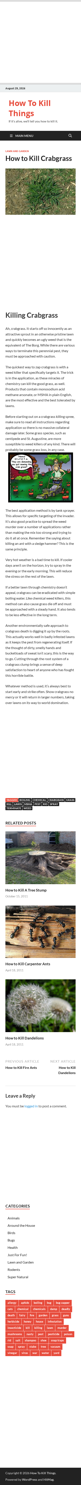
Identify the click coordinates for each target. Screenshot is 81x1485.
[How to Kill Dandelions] (40, 1007)
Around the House (21, 1225)
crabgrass (56, 800)
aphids (25, 1302)
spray (54, 804)
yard (56, 1353)
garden (43, 1315)
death (11, 1315)
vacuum (55, 1346)
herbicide (13, 1321)
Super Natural (18, 1277)
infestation (55, 1321)
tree (43, 1346)
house (39, 1321)
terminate (13, 808)
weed (27, 808)
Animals (14, 1218)
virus (25, 1353)
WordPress (29, 1479)
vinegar (12, 1353)
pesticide (53, 1334)
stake (32, 1346)
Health (13, 1247)
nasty (30, 1334)
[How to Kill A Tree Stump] (40, 859)
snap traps (57, 1340)
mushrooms (15, 1334)
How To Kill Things (30, 108)
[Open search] (70, 136)
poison (68, 1334)
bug (49, 1302)
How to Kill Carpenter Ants (27, 964)
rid (45, 804)
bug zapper (63, 1302)
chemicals (39, 1309)
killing (38, 1327)
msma (28, 804)
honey (27, 1321)
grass (70, 800)
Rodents (14, 1269)
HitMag (48, 1479)
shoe (43, 1340)
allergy (12, 1302)
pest (38, 804)
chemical (39, 800)
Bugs (11, 1240)
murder (62, 1327)
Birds (11, 1233)
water (45, 1353)
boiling (24, 800)
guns (66, 1315)
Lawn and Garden (17, 151)
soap (10, 1346)
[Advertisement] (40, 42)
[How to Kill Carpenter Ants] (40, 933)
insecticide (14, 1327)
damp (53, 1309)
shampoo (30, 1340)
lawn (18, 804)
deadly (66, 1309)
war (34, 1353)
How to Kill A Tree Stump (26, 890)
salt (18, 1340)
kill (9, 804)
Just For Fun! (17, 1255)
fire (32, 1315)
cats (10, 1309)
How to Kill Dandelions (24, 1038)
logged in (31, 1106)
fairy (22, 1315)
